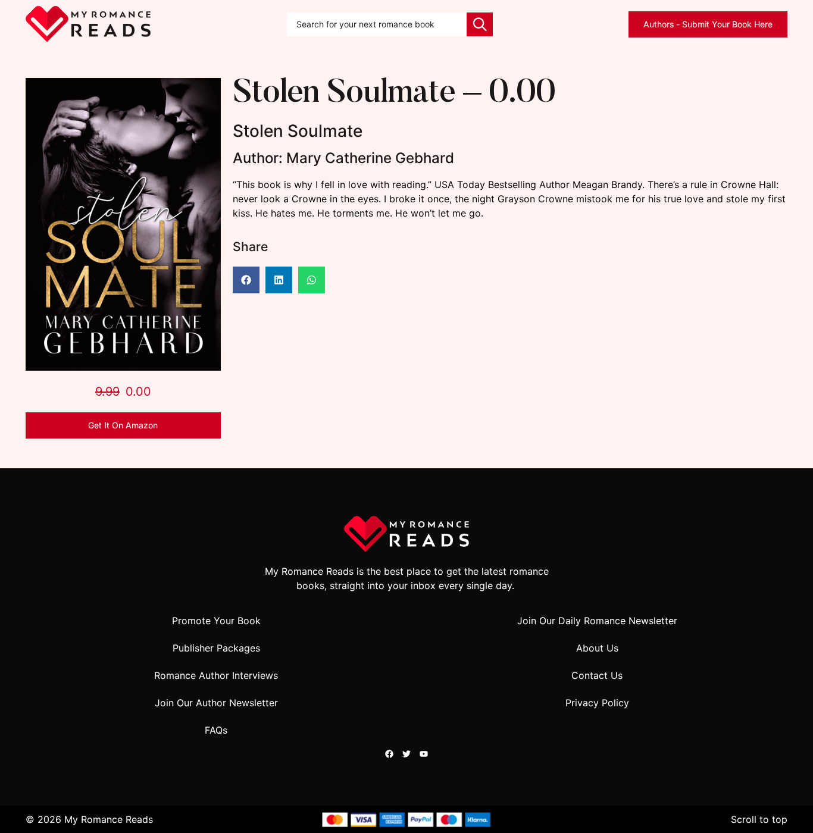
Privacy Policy (597, 703)
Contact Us (597, 675)
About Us (597, 648)
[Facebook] (389, 754)
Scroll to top (759, 819)
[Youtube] (424, 754)
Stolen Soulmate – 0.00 (394, 94)
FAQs (216, 730)
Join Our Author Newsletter (216, 703)
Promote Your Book (216, 621)
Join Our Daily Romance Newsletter (597, 621)
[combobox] (377, 24)
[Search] (480, 24)
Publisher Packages (216, 648)
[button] (246, 280)
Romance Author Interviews (216, 675)
